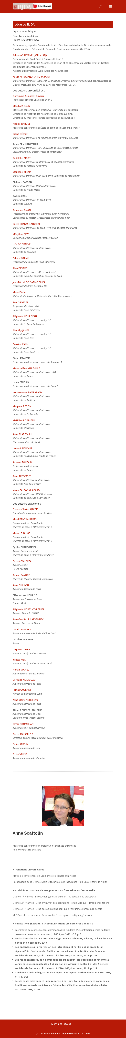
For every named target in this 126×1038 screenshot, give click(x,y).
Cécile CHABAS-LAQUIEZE (26, 223)
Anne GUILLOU (21, 585)
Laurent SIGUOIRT (22, 448)
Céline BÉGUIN (20, 133)
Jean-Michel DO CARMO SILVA (29, 282)
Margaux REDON (22, 406)
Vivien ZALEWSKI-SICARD (26, 490)
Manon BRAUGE (21, 533)
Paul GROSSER (20, 302)
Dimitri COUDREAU (23, 561)
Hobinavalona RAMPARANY (27, 392)
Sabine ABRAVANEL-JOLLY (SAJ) (30, 55)
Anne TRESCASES (22, 476)
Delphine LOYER (21, 649)
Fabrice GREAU (21, 258)
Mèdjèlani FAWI (21, 234)
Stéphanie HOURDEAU (25, 316)
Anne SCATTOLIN (22, 434)
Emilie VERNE (20, 754)
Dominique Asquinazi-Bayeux (28, 96)
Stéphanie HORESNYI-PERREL (28, 609)
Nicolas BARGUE (21, 123)
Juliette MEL (19, 659)
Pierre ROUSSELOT (23, 734)
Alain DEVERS (20, 268)
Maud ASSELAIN (21, 105)
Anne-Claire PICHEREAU (25, 699)
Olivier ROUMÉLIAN (23, 723)
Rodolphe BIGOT (22, 158)
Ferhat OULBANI (22, 689)
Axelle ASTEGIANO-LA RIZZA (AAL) (31, 76)
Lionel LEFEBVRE (22, 629)
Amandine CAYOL (22, 210)
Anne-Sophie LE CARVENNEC (28, 619)
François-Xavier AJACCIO (26, 509)
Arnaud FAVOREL (22, 575)
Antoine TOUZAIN (22, 462)
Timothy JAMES (21, 330)
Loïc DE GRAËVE (22, 244)
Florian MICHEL (21, 669)
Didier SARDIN (20, 744)
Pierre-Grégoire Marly (26, 39)
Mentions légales (61, 1023)
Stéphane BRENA (22, 171)
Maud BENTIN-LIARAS (25, 519)
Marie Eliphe (19, 292)
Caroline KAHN (20, 344)
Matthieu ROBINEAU (24, 420)
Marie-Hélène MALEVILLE (26, 368)
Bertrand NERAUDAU (24, 679)
